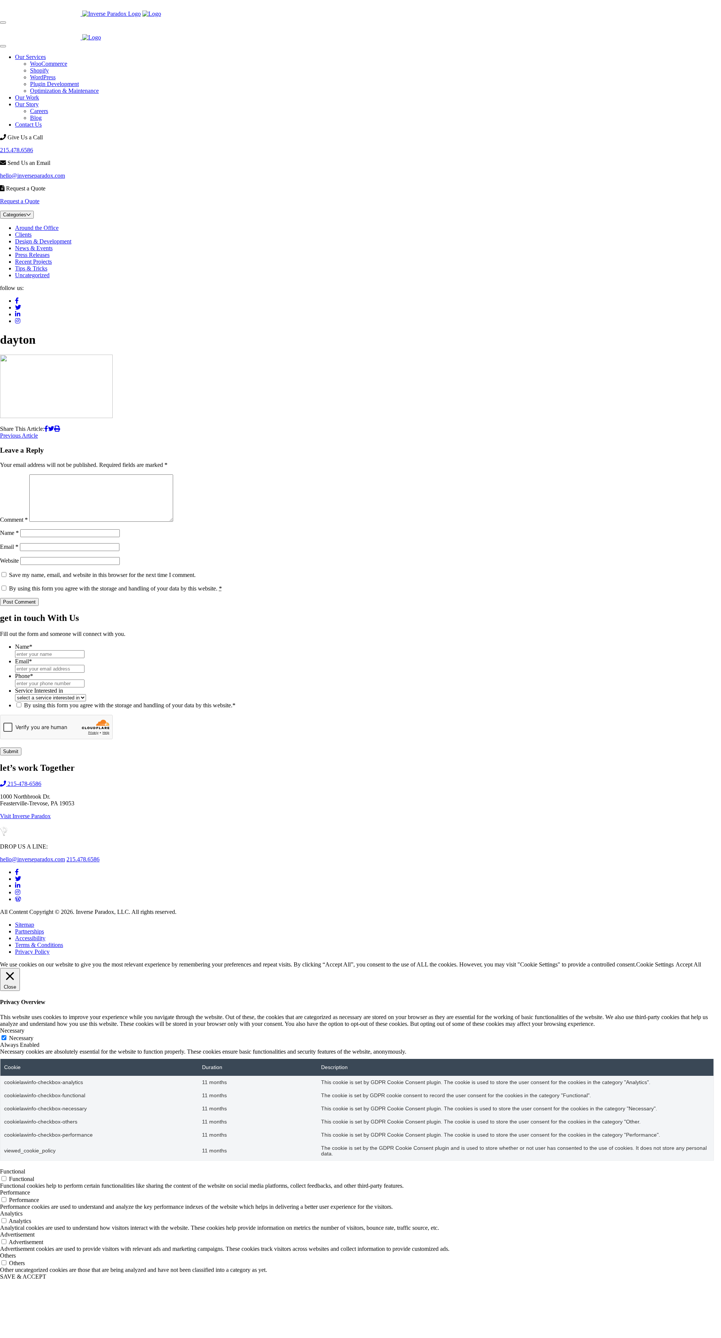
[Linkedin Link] (17, 885)
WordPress (43, 77)
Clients (23, 234)
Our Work (27, 97)
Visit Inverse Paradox (25, 816)
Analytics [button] (11, 1213)
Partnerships (29, 931)
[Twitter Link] (18, 879)
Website (9, 560)
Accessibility (30, 938)
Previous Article (19, 435)
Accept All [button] (688, 964)
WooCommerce (48, 63)
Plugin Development (54, 84)
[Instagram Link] (17, 892)
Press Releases (32, 255)
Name (9, 533)
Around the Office (37, 228)
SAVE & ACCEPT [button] (23, 1276)
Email (9, 547)
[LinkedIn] (17, 314)
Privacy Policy (32, 951)
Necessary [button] (12, 1030)
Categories (14, 214)
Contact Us (28, 124)
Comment (14, 519)
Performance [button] (15, 1192)
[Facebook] (17, 301)
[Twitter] (18, 307)
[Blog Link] (18, 899)
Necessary (21, 1038)
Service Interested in (39, 690)
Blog (36, 118)
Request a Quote (19, 201)
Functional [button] (12, 1171)
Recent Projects (33, 261)
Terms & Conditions (39, 945)
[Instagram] (17, 321)
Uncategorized (32, 275)
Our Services (30, 57)
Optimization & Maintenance (64, 91)
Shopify (39, 70)
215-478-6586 (23, 784)
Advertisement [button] (17, 1234)
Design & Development (43, 241)
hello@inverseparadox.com (32, 175)
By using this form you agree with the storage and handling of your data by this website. (115, 588)
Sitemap (24, 924)
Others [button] (8, 1255)
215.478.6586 (16, 150)
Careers (39, 111)
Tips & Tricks (31, 268)
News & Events (34, 248)
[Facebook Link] (17, 872)
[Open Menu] (3, 22)
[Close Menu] (3, 46)
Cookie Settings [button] (655, 964)
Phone (24, 676)
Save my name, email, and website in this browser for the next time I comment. (102, 575)
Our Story (27, 104)
